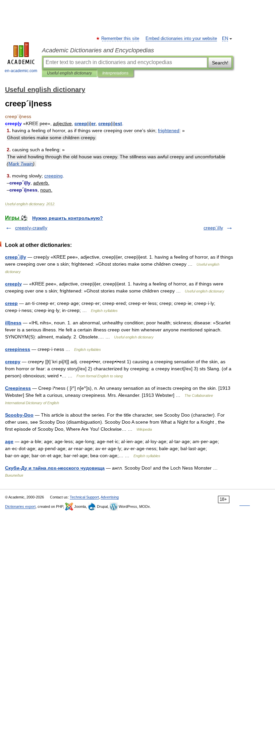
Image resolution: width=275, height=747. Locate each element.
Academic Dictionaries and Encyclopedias (98, 50)
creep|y (13, 283)
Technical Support (84, 497)
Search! (220, 62)
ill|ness (13, 322)
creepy (12, 361)
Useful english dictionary (69, 73)
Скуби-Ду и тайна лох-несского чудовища (55, 468)
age (9, 441)
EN (225, 38)
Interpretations (115, 73)
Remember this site (120, 38)
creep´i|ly (213, 227)
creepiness (17, 349)
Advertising (110, 497)
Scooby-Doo (19, 415)
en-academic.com (21, 70)
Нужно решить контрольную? (67, 218)
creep (11, 303)
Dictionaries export (20, 506)
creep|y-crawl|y (31, 227)
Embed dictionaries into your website (181, 38)
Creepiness (18, 388)
